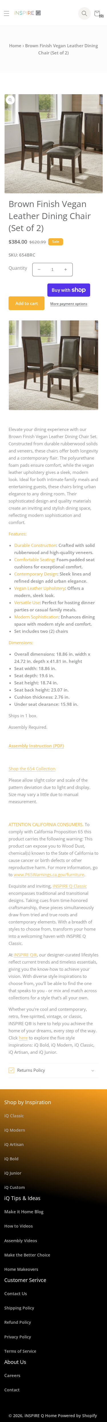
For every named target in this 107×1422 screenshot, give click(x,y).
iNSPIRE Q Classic (70, 886)
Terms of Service (20, 1351)
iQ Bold (11, 1158)
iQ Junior (12, 1173)
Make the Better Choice (27, 1255)
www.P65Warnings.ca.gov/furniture (49, 874)
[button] (4, 13)
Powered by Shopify (77, 1415)
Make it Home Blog (23, 1211)
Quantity (18, 268)
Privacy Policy (17, 1337)
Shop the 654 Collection (32, 768)
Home (15, 45)
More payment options (68, 303)
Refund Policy (17, 1322)
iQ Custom (14, 1187)
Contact (12, 1390)
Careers (12, 1375)
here (23, 1038)
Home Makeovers (21, 1269)
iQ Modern (14, 1130)
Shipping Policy (19, 1308)
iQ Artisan (14, 1144)
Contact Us (15, 1293)
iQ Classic (14, 1115)
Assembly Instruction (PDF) (36, 746)
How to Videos (18, 1226)
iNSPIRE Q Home (41, 1415)
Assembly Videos (20, 1240)
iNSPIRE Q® (25, 955)
